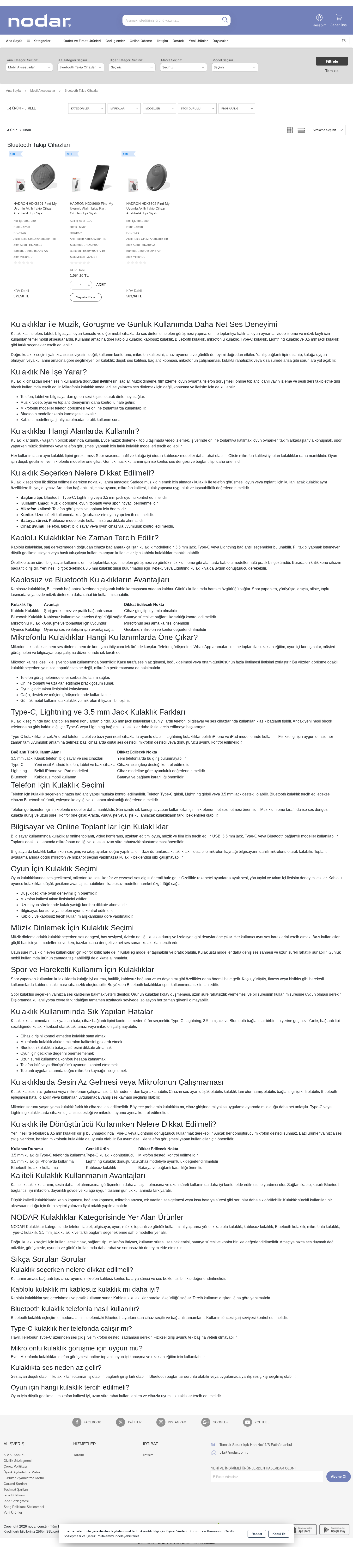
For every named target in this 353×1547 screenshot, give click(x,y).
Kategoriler (41, 41)
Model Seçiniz (223, 60)
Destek (178, 41)
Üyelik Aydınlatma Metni (22, 1472)
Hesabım (319, 25)
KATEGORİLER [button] (80, 108)
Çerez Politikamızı (100, 1536)
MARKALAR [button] (117, 108)
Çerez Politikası (15, 1466)
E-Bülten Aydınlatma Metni (24, 1478)
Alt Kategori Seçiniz (72, 60)
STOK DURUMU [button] (191, 108)
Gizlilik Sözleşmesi (17, 1461)
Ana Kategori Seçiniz (22, 60)
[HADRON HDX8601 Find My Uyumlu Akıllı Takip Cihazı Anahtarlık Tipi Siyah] (35, 177)
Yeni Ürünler (13, 1512)
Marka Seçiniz (171, 60)
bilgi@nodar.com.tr (234, 1452)
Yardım (78, 1455)
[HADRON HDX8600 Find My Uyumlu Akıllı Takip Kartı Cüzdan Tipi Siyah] (92, 177)
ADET (101, 284)
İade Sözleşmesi (16, 1501)
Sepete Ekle (85, 297)
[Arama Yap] (225, 20)
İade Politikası (14, 1495)
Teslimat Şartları (16, 1489)
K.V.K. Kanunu (14, 1455)
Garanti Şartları (15, 1484)
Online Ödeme (141, 41)
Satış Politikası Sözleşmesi (24, 1507)
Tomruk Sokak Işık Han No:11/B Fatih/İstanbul (255, 1445)
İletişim (162, 41)
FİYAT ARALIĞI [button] (230, 108)
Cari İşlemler (115, 41)
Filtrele (332, 61)
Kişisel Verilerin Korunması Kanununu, (195, 1531)
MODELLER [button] (153, 108)
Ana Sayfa (14, 41)
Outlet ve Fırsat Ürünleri (82, 41)
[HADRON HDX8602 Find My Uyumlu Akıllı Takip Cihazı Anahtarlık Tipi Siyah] (148, 177)
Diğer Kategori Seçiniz (126, 60)
